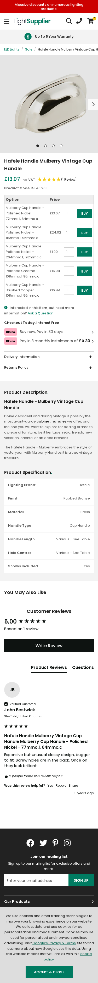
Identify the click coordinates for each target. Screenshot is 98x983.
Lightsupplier (32, 21)
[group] (49, 622)
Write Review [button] (49, 646)
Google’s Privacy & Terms (54, 943)
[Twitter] (43, 843)
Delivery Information (21, 356)
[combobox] (69, 21)
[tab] (49, 669)
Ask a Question (40, 313)
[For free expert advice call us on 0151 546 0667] (79, 21)
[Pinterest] (56, 843)
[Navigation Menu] (6, 21)
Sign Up (81, 880)
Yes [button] (50, 786)
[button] (90, 21)
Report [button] (61, 786)
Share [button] (73, 786)
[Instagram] (68, 843)
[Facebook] (30, 843)
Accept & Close (49, 972)
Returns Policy (16, 367)
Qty (67, 220)
